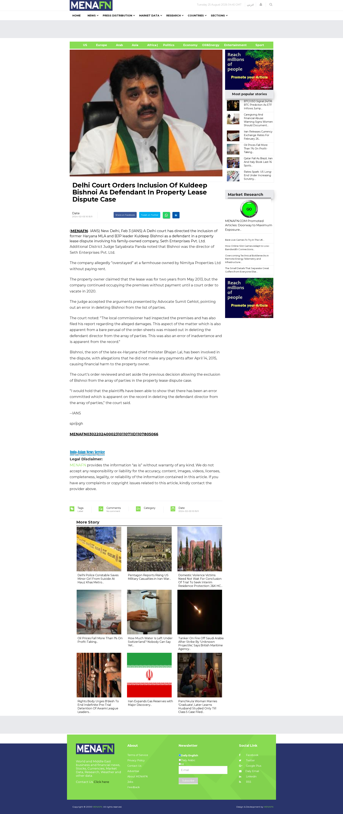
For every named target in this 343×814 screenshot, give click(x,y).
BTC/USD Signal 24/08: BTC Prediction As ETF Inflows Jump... (258, 105)
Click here (101, 782)
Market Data (149, 15)
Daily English (189, 755)
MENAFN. (98, 806)
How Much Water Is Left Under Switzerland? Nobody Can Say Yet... (150, 642)
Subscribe (188, 780)
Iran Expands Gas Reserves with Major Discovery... (150, 703)
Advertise (133, 771)
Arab (119, 45)
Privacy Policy (136, 760)
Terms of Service (137, 755)
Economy (190, 45)
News (92, 15)
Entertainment (230, 45)
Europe (101, 45)
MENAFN (79, 231)
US (81, 45)
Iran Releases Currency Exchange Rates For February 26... (258, 135)
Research (173, 15)
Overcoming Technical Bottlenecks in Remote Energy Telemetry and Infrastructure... (247, 259)
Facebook (251, 755)
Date (76, 213)
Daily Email (252, 771)
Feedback (133, 787)
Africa (151, 45)
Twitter (250, 760)
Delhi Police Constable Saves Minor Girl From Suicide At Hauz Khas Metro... (98, 578)
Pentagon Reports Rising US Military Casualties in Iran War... (149, 576)
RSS (248, 781)
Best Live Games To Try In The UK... (244, 239)
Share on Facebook (125, 215)
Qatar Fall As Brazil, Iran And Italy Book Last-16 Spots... (258, 162)
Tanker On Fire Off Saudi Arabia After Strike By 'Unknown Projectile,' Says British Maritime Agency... (200, 644)
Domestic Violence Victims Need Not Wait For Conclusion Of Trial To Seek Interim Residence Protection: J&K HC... (200, 580)
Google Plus (253, 765)
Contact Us (134, 765)
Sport (257, 45)
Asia (135, 45)
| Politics (168, 45)
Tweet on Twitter (149, 215)
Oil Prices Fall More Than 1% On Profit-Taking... (256, 148)
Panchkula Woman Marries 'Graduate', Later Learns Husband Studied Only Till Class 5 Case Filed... (197, 707)
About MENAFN (137, 776)
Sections (218, 15)
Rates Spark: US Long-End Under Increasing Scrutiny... (258, 175)
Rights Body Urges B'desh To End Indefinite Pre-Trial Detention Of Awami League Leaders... (98, 707)
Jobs (130, 781)
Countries (196, 15)
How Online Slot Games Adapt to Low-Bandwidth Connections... (247, 247)
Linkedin (251, 776)
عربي (250, 4)
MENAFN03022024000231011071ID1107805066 (114, 434)
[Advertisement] (173, 29)
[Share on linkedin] (176, 215)
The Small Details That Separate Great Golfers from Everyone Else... (247, 270)
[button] (261, 4)
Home (76, 15)
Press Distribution (117, 15)
